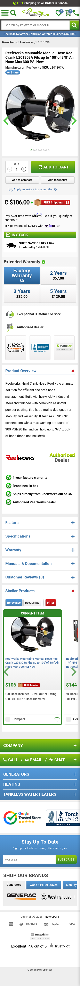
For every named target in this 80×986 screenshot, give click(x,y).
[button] (57, 719)
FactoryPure (51, 916)
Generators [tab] (14, 884)
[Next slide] (73, 671)
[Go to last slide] (6, 671)
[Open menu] (5, 13)
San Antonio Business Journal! (56, 34)
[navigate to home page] (35, 13)
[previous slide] (6, 120)
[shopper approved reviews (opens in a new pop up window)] (15, 347)
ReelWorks (27, 42)
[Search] (13, 13)
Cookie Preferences (40, 969)
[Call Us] (76, 13)
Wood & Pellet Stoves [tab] (43, 885)
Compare (19, 719)
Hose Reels (9, 42)
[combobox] (35, 25)
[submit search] (74, 25)
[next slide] (73, 120)
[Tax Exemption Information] (55, 189)
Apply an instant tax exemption (33, 189)
